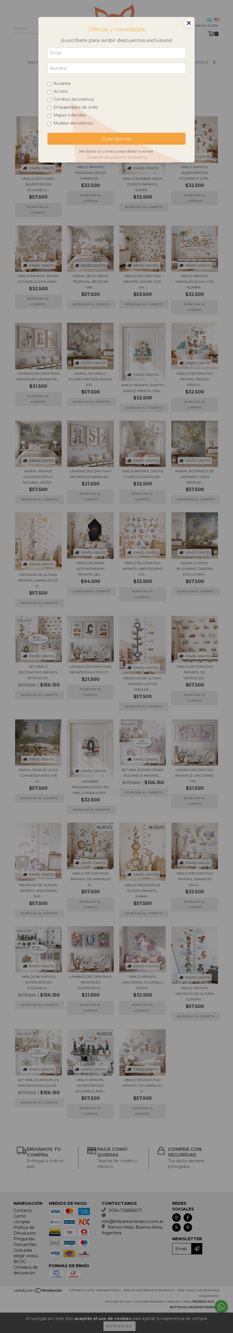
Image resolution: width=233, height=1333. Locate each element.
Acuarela (61, 83)
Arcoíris (60, 91)
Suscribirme (116, 139)
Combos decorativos (73, 99)
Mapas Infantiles (69, 115)
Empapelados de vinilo (75, 107)
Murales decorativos (73, 123)
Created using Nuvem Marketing (116, 157)
